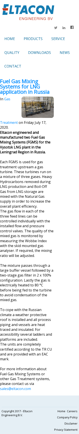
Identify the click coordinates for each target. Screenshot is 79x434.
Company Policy (67, 417)
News (65, 52)
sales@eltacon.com (15, 388)
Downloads (39, 52)
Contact (12, 66)
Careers (72, 411)
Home (9, 38)
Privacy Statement (65, 430)
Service (58, 38)
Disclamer (71, 423)
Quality (11, 52)
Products (33, 38)
